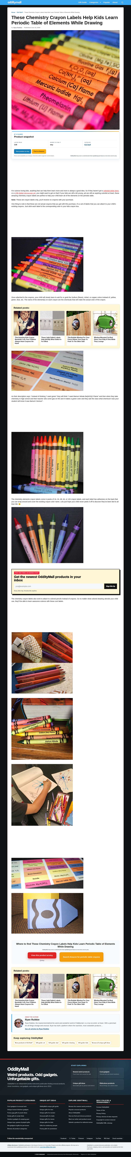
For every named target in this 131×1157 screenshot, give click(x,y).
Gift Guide (82, 2)
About (114, 2)
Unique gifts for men (46, 1109)
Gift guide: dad (53, 1043)
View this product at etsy (42, 955)
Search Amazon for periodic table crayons (81, 957)
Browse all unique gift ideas (101, 1043)
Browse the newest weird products (80, 1106)
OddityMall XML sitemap (104, 1123)
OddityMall (18, 1069)
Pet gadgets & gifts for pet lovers (18, 1125)
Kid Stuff (20, 12)
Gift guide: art (40, 1043)
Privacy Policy (101, 1113)
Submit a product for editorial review (81, 1122)
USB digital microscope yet (25, 193)
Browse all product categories (17, 1128)
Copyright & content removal (105, 1120)
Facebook (63, 1138)
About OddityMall (74, 1113)
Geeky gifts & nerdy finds (15, 1116)
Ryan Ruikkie (18, 27)
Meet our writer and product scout (80, 1119)
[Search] (122, 2)
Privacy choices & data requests (106, 1116)
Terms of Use (100, 1110)
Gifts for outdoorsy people (48, 1125)
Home (13, 12)
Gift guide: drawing (68, 1043)
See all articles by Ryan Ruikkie (37, 1029)
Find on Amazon (39, 151)
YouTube (98, 1138)
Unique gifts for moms (47, 1119)
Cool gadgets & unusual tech (17, 1106)
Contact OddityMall (102, 1107)
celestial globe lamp (111, 191)
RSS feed (107, 1138)
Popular (106, 2)
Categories (93, 2)
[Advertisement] (65, 175)
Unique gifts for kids (46, 1122)
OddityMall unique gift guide (49, 1106)
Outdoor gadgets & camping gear (18, 1119)
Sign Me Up (110, 586)
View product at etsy (22, 151)
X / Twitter (72, 1138)
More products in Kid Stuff (23, 1043)
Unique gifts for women (47, 1113)
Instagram (90, 1138)
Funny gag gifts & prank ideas (17, 1113)
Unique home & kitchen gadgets (17, 1109)
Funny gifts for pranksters (48, 1128)
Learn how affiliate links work (48, 1147)
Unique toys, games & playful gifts (18, 1122)
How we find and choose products (80, 1116)
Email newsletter (117, 1138)
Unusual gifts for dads (47, 1116)
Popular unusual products (77, 1109)
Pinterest (81, 1138)
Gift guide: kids (83, 1043)
